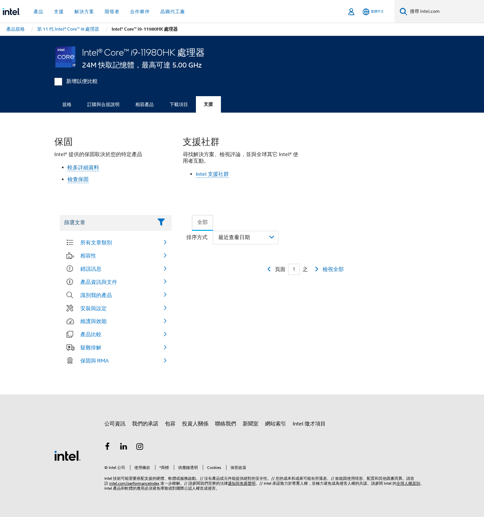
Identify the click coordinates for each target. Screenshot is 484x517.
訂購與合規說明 (103, 104)
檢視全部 (333, 269)
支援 (208, 104)
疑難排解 (90, 347)
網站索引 (275, 424)
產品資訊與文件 (98, 282)
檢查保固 (78, 179)
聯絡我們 (225, 424)
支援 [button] (59, 11)
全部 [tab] (202, 222)
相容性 (88, 255)
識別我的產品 (96, 295)
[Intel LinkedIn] (123, 447)
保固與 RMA (94, 360)
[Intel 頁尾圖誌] (67, 455)
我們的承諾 (145, 424)
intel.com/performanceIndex (134, 483)
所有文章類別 (96, 242)
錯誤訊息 (90, 268)
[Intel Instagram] (140, 447)
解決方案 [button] (84, 11)
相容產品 (144, 104)
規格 (66, 104)
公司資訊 (114, 424)
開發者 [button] (112, 11)
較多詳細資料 (83, 167)
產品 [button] (38, 11)
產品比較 (90, 334)
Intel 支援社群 (212, 174)
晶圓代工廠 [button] (172, 11)
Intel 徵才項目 (309, 424)
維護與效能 (93, 321)
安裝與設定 (93, 308)
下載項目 (179, 104)
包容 (170, 424)
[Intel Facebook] (107, 447)
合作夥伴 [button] (140, 11)
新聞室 (250, 424)
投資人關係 (195, 424)
